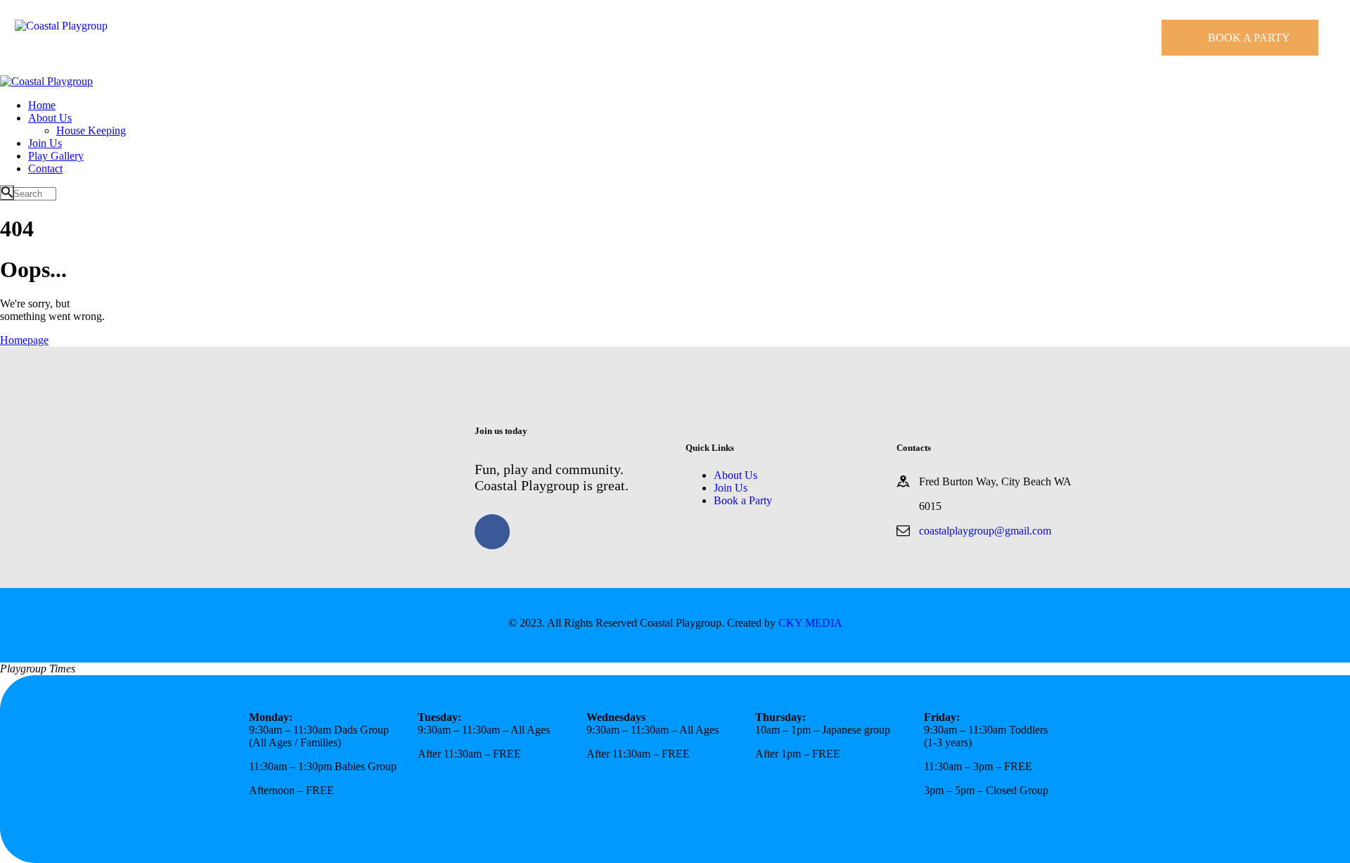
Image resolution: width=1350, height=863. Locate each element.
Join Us (730, 488)
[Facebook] (492, 531)
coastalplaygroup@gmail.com (985, 531)
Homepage (24, 340)
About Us (735, 475)
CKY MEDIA (810, 623)
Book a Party (743, 500)
